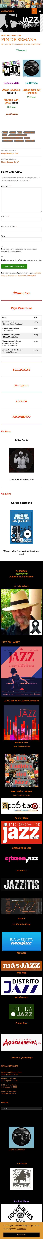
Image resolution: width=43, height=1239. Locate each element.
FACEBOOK (21, 571)
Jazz (9, 35)
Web (3, 236)
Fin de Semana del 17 (10, 160)
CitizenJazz (21, 870)
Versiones (19, 141)
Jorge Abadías (11, 89)
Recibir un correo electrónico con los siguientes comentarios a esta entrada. (19, 250)
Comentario (6, 186)
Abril (5, 132)
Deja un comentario (32, 44)
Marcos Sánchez (11, 101)
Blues (3, 35)
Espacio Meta (29, 132)
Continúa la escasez (8, 1091)
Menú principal (40, 11)
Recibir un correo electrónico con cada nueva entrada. (21, 260)
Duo (19, 132)
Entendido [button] (21, 1235)
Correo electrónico (9, 226)
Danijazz (19, 44)
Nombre (5, 216)
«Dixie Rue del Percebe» (31, 91)
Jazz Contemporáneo (18, 135)
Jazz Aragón (7, 11)
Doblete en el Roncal (9, 1085)
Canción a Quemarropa (21, 1058)
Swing (27, 138)
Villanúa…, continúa (8, 1078)
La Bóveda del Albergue (12, 138)
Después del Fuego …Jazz (11, 1072)
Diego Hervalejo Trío (9, 152)
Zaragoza (30, 141)
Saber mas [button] (21, 1229)
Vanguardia (16, 35)
